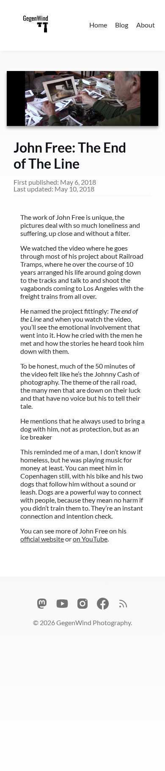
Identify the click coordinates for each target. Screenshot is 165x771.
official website (42, 539)
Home (98, 25)
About (145, 25)
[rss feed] (123, 604)
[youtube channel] (62, 604)
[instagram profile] (82, 604)
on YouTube (90, 539)
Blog (121, 25)
